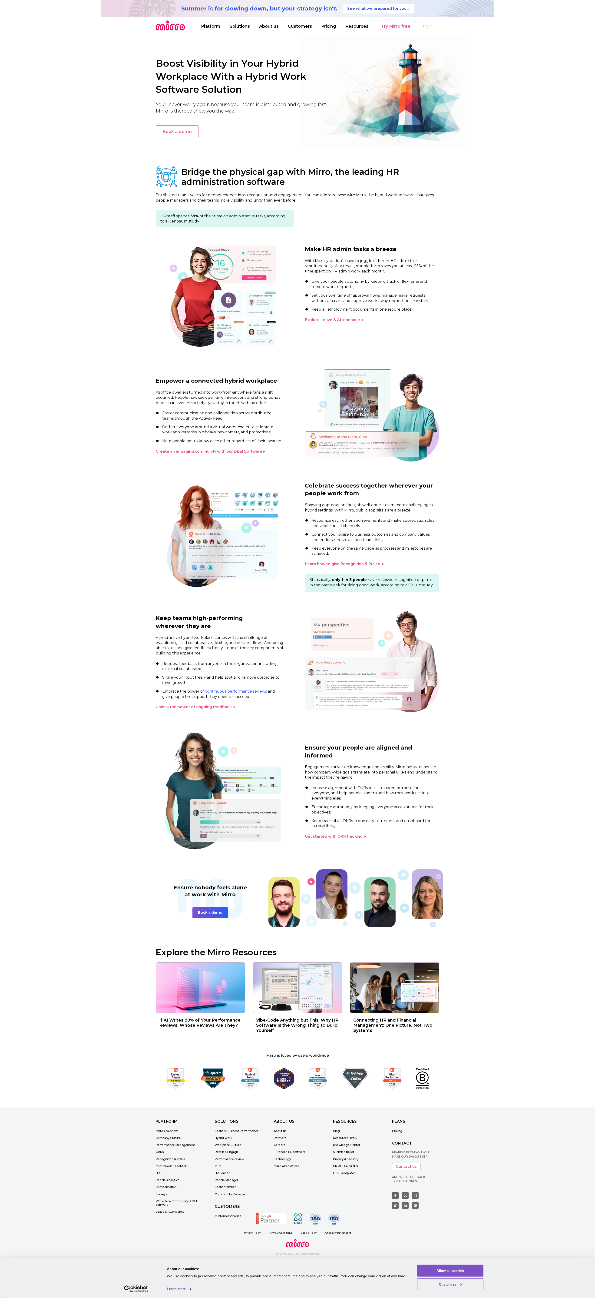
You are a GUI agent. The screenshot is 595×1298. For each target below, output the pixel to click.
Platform (210, 26)
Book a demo (177, 131)
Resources (356, 26)
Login (427, 26)
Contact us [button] (406, 1166)
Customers (300, 26)
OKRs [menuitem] (160, 1152)
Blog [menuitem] (336, 1131)
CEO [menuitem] (218, 1166)
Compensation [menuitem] (166, 1187)
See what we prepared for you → (378, 8)
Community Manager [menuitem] (230, 1194)
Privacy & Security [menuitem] (345, 1159)
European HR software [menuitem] (290, 1152)
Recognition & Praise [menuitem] (170, 1159)
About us (269, 26)
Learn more (176, 1289)
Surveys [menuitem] (161, 1194)
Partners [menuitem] (280, 1138)
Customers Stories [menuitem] (228, 1216)
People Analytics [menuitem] (167, 1180)
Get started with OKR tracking (334, 836)
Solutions (240, 26)
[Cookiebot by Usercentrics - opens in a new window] (136, 1288)
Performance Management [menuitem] (175, 1145)
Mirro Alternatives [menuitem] (286, 1166)
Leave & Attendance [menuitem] (170, 1211)
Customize (447, 1284)
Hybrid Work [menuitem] (223, 1138)
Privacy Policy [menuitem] (252, 1232)
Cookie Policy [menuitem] (309, 1232)
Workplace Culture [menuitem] (228, 1145)
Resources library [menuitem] (345, 1138)
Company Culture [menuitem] (168, 1138)
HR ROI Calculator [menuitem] (345, 1166)
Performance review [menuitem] (229, 1159)
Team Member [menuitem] (225, 1187)
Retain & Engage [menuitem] (227, 1152)
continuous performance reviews (236, 691)
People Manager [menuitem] (226, 1180)
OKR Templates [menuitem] (344, 1173)
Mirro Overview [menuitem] (167, 1131)
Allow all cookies (450, 1271)
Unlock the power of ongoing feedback (194, 707)
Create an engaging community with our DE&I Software (209, 451)
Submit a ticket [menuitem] (343, 1152)
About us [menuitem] (280, 1131)
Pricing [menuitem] (397, 1131)
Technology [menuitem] (282, 1159)
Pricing (328, 26)
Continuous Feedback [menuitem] (171, 1166)
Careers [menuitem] (279, 1145)
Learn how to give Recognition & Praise (343, 564)
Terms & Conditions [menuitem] (280, 1232)
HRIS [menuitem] (159, 1173)
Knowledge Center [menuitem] (346, 1145)
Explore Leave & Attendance (333, 320)
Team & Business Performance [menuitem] (237, 1131)
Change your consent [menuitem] (338, 1232)
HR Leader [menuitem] (222, 1173)
